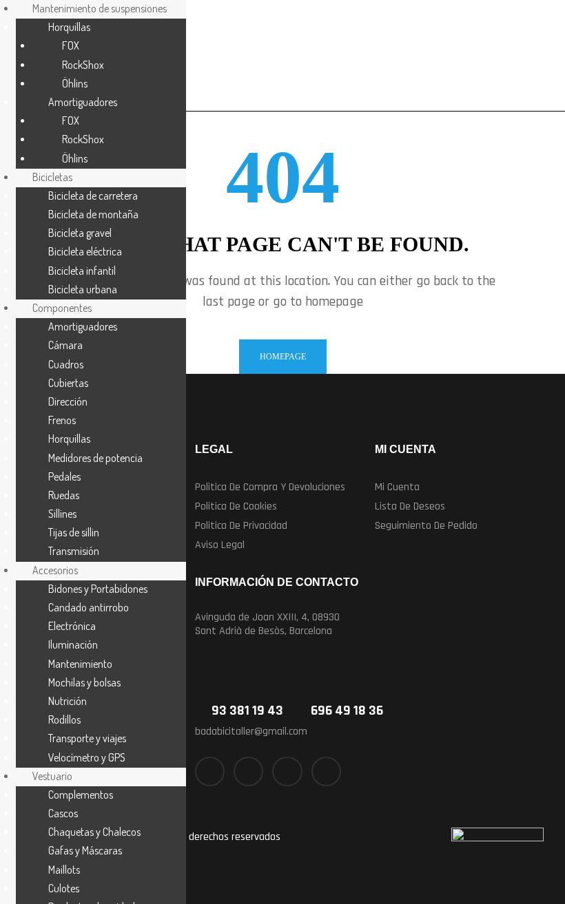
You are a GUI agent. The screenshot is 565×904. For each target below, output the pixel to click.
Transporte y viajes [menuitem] (87, 738)
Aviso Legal (220, 545)
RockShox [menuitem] (83, 65)
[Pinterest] (326, 771)
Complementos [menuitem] (80, 794)
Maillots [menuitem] (64, 869)
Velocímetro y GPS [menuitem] (86, 757)
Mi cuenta (397, 487)
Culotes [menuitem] (63, 888)
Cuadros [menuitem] (65, 364)
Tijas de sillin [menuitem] (73, 532)
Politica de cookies (236, 506)
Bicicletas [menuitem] (52, 177)
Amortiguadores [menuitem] (82, 102)
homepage (283, 356)
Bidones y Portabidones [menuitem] (97, 589)
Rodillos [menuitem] (64, 719)
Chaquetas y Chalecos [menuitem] (94, 832)
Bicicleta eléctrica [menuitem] (85, 251)
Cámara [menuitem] (65, 345)
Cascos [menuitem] (63, 813)
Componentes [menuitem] (62, 308)
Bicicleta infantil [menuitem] (82, 270)
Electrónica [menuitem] (72, 626)
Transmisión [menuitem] (73, 551)
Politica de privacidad (241, 525)
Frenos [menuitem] (62, 420)
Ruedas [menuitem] (63, 495)
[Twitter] (248, 771)
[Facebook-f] (210, 771)
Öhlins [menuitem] (75, 83)
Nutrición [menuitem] (67, 701)
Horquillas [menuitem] (69, 27)
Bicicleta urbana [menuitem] (82, 289)
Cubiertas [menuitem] (68, 383)
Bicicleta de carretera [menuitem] (93, 195)
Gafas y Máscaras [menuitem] (85, 850)
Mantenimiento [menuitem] (80, 664)
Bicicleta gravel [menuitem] (80, 233)
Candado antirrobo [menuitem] (88, 607)
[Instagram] (287, 771)
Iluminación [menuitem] (73, 644)
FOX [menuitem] (70, 45)
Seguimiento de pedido (426, 525)
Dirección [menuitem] (68, 401)
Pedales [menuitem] (64, 476)
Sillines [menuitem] (62, 514)
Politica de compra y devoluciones (270, 487)
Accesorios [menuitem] (55, 570)
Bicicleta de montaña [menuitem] (93, 214)
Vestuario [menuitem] (52, 776)
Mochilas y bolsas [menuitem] (84, 682)
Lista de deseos (410, 506)
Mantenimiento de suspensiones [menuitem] (99, 8)
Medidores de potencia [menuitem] (95, 458)
